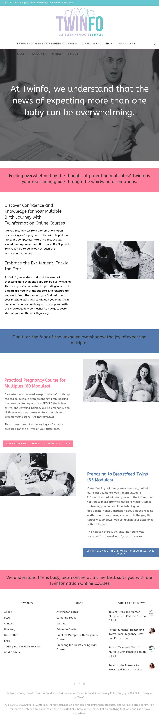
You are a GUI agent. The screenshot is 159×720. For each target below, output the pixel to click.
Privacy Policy (109, 693)
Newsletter (11, 635)
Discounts (127, 43)
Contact (9, 623)
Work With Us (12, 652)
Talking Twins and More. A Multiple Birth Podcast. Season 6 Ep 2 (127, 616)
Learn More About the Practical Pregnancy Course (38, 444)
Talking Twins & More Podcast (22, 646)
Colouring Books (66, 617)
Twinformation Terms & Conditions (79, 693)
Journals (62, 623)
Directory (89, 43)
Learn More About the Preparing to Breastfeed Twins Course (120, 552)
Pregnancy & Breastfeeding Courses (46, 43)
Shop (108, 43)
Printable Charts (66, 629)
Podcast (38, 54)
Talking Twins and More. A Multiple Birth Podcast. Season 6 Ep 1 (127, 651)
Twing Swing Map (65, 54)
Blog (20, 54)
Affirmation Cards (67, 611)
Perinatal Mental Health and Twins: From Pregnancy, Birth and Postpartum (126, 634)
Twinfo (81, 697)
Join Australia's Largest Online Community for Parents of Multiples (39, 2)
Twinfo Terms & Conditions (42, 693)
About (8, 611)
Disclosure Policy (16, 693)
